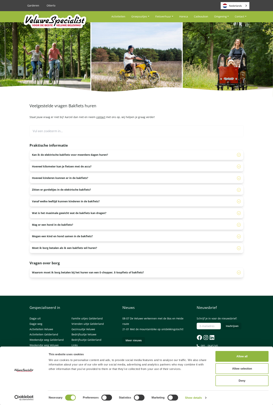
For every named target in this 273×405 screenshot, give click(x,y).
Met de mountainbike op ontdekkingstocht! (156, 329)
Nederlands (235, 5)
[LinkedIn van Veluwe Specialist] (211, 337)
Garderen (33, 5)
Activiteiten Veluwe (41, 329)
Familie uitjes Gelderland (87, 318)
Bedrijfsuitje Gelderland (86, 340)
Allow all (242, 356)
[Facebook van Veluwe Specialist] (199, 337)
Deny (242, 380)
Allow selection (242, 368)
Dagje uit (35, 318)
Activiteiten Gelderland (44, 334)
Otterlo (51, 5)
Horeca (183, 16)
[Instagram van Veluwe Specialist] (205, 337)
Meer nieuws (134, 340)
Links (75, 345)
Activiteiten (118, 16)
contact (100, 117)
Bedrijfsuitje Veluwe (84, 334)
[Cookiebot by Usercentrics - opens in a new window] (24, 398)
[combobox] (235, 5)
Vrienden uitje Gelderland (88, 324)
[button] (124, 84)
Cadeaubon (201, 16)
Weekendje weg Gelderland (47, 340)
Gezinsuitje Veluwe (83, 329)
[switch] (106, 398)
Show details (193, 397)
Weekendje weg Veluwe (44, 345)
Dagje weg (36, 324)
